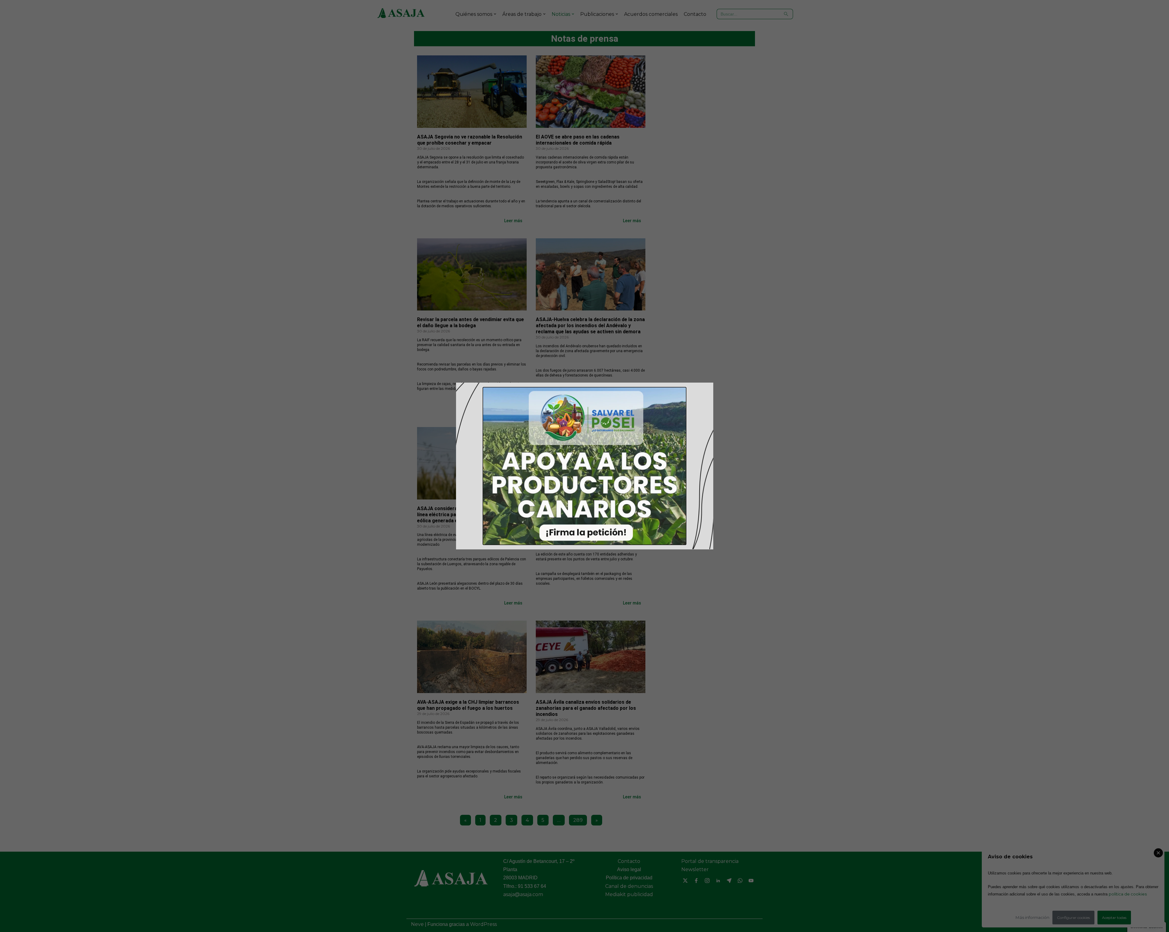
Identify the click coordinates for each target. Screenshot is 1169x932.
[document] (584, 466)
